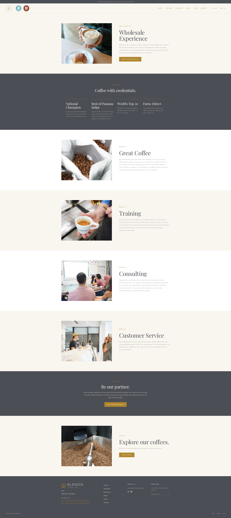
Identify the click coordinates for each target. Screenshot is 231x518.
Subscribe (169, 8)
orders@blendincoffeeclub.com (135, 488)
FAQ (213, 513)
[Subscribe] (169, 494)
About (188, 8)
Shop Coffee (127, 455)
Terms (224, 513)
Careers (203, 8)
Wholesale (179, 8)
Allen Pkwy (72, 493)
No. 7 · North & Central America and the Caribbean (75, 503)
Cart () (223, 8)
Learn (196, 8)
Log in (215, 8)
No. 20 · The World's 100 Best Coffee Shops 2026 (75, 500)
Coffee (160, 8)
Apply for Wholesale (130, 59)
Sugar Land (64, 493)
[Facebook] (131, 491)
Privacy (218, 513)
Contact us (131, 484)
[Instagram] (128, 491)
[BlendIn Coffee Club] (8, 8)
